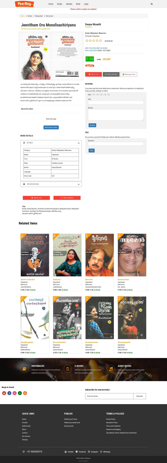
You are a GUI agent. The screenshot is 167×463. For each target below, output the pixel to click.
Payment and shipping (113, 429)
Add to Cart (95, 74)
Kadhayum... (57, 280)
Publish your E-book (70, 419)
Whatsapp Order (129, 74)
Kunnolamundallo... (60, 342)
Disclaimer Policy (111, 423)
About (24, 429)
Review (92, 125)
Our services (26, 436)
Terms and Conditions (113, 426)
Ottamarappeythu (124, 342)
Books (59, 4)
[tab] (51, 142)
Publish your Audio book (72, 423)
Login (86, 4)
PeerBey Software (84, 458)
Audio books (26, 426)
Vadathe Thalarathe (28, 280)
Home (51, 4)
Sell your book (68, 426)
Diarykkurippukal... (27, 342)
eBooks (69, 4)
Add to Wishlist (112, 74)
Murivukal (89, 280)
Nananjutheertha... (92, 342)
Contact (24, 433)
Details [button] (29, 143)
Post (91, 150)
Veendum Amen (123, 280)
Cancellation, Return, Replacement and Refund (121, 433)
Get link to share (52, 127)
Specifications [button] (32, 184)
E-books (24, 423)
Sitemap (25, 440)
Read (78, 4)
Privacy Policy (110, 419)
